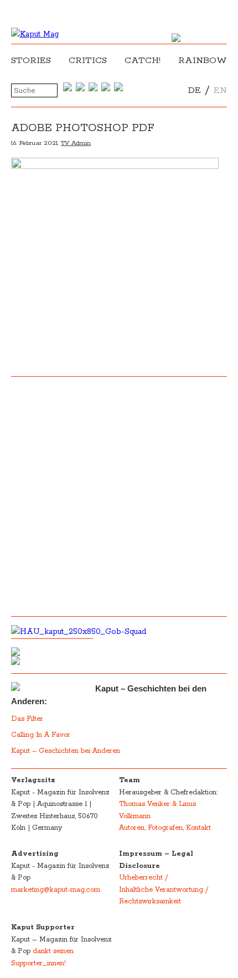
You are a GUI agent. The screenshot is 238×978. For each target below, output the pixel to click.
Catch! (143, 60)
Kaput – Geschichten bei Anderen (65, 751)
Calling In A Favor (40, 735)
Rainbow (202, 60)
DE (194, 90)
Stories (31, 60)
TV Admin (76, 143)
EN (220, 90)
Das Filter (28, 719)
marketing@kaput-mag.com (55, 889)
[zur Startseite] (35, 34)
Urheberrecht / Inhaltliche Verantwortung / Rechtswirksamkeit (163, 889)
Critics (88, 60)
